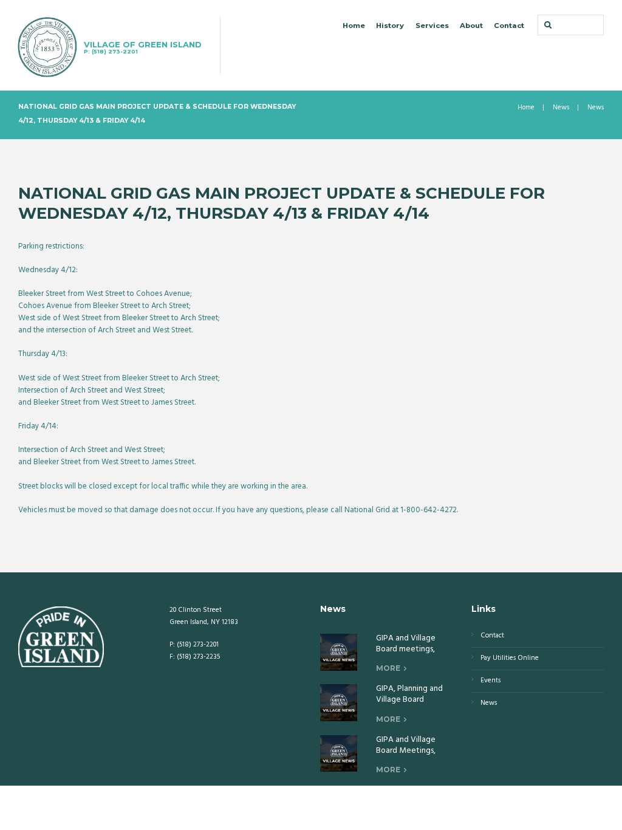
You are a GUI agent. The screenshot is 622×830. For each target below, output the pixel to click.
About (471, 25)
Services (432, 25)
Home (354, 25)
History (390, 25)
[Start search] (547, 24)
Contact (509, 25)
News (561, 107)
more (388, 668)
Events (490, 680)
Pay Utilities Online (509, 658)
